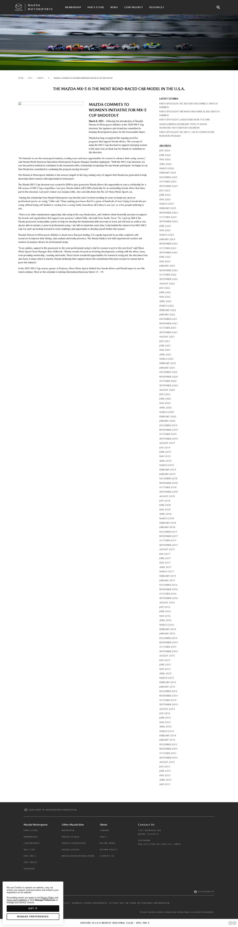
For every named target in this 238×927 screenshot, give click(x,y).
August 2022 (167, 283)
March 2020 (166, 412)
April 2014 (165, 726)
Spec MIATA (30, 862)
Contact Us (107, 856)
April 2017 (165, 567)
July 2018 (164, 500)
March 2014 (166, 731)
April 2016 (165, 620)
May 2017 (164, 562)
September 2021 (168, 332)
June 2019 (165, 452)
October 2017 (167, 540)
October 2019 (167, 434)
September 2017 (168, 545)
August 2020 (167, 390)
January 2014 (167, 740)
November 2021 (168, 323)
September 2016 (168, 598)
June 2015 (165, 664)
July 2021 (164, 341)
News (114, 7)
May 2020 (164, 403)
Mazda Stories (71, 850)
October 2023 (167, 248)
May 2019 (164, 456)
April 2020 (165, 407)
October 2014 (167, 700)
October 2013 (167, 753)
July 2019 (164, 447)
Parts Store (96, 7)
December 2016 (168, 585)
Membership (73, 7)
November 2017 (168, 536)
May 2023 (164, 261)
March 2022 (166, 305)
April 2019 (165, 461)
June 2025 (165, 195)
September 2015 (168, 651)
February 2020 (167, 416)
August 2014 (167, 709)
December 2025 (168, 177)
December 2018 (168, 478)
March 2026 (166, 168)
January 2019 (167, 474)
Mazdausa (68, 830)
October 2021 (167, 327)
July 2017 (164, 554)
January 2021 (167, 367)
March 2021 (166, 359)
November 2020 (168, 376)
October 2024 (167, 217)
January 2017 (167, 580)
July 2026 (164, 150)
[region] (33, 903)
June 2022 (165, 292)
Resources (156, 7)
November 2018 (168, 483)
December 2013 (168, 744)
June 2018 (165, 505)
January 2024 (167, 239)
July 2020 (164, 394)
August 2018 (167, 496)
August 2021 (167, 336)
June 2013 (165, 771)
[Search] (218, 7)
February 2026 (167, 172)
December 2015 (168, 638)
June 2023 (165, 257)
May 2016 (164, 616)
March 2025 (166, 203)
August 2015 (167, 655)
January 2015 (167, 686)
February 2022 (167, 310)
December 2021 (168, 319)
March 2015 (166, 678)
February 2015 (167, 682)
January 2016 (167, 633)
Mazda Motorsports (40, 7)
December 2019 (168, 425)
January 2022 (167, 314)
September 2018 (168, 491)
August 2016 (167, 602)
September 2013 (168, 757)
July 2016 (164, 607)
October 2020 (167, 381)
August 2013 (167, 762)
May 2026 (164, 159)
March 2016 (166, 625)
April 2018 (165, 514)
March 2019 (166, 465)
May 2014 (164, 722)
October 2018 (167, 487)
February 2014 (167, 735)
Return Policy (109, 850)
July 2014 (164, 713)
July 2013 (164, 766)
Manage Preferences (33, 916)
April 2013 (165, 780)
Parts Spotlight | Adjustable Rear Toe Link (184, 119)
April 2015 (165, 673)
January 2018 (167, 527)
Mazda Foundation (74, 843)
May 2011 (164, 784)
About (103, 824)
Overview (29, 869)
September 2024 (168, 221)
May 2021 (164, 350)
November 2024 (168, 212)
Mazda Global (71, 837)
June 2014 (165, 717)
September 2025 (168, 186)
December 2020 (168, 372)
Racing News (108, 843)
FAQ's (103, 837)
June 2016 (165, 611)
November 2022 (168, 270)
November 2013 (168, 748)
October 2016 (167, 593)
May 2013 (164, 775)
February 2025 (167, 208)
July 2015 (164, 660)
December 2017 (168, 531)
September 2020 (168, 385)
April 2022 (165, 301)
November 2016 (168, 589)
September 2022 (168, 279)
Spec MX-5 (30, 856)
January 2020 (167, 421)
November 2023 (168, 243)
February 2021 (167, 363)
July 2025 (164, 190)
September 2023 (168, 252)
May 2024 (164, 230)
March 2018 (166, 518)
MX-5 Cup (29, 850)
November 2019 (168, 429)
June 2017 (165, 558)
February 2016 (167, 629)
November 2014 (168, 695)
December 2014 (168, 691)
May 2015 (164, 669)
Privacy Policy (47, 897)
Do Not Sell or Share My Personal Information (140, 903)
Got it (33, 908)
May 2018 (164, 509)
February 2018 (167, 523)
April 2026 (165, 164)
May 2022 (164, 297)
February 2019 (167, 469)
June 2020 (165, 398)
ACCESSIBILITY (206, 892)
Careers (104, 830)
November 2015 (168, 642)
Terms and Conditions (17, 900)
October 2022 (167, 274)
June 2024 (165, 226)
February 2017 (167, 576)
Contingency (133, 7)
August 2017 (167, 549)
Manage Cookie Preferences (90, 903)
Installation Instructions (78, 856)
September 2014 (168, 704)
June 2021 (165, 345)
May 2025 (164, 199)
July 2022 (164, 288)
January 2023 (167, 265)
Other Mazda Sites (73, 824)
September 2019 (168, 438)
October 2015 (167, 647)
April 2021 (165, 354)
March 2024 (166, 235)
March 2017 (166, 571)
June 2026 (165, 155)
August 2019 (167, 443)
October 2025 (167, 181)
